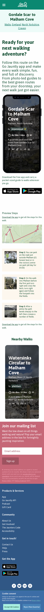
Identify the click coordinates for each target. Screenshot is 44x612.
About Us (6, 520)
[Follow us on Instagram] (30, 585)
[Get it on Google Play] (32, 191)
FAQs (4, 548)
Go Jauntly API (9, 500)
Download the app (10, 217)
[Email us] (25, 585)
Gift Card (6, 507)
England (16, 24)
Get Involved (8, 524)
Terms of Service (20, 481)
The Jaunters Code (11, 527)
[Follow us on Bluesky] (19, 585)
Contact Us (7, 544)
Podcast (6, 503)
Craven (22, 28)
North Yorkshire (30, 24)
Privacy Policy (36, 600)
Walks (8, 24)
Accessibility (8, 531)
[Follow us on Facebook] (14, 585)
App (4, 497)
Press (4, 551)
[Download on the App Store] (11, 191)
